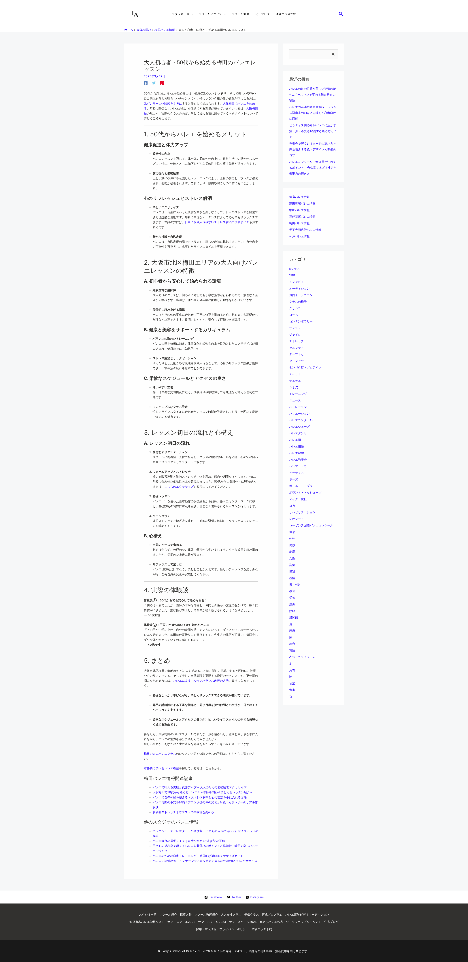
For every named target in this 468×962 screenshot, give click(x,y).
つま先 (293, 387)
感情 (292, 578)
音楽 (292, 683)
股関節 (293, 617)
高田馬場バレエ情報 (302, 203)
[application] (191, 13)
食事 (292, 690)
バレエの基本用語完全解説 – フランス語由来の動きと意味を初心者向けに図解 (312, 112)
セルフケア (296, 347)
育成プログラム (272, 914)
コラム (293, 315)
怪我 (292, 571)
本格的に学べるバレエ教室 (161, 768)
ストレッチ (296, 341)
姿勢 (292, 565)
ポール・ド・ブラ (301, 486)
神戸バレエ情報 (299, 236)
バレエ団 (295, 440)
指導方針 (186, 914)
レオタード (296, 519)
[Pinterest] (162, 83)
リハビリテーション (302, 512)
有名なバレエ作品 (271, 922)
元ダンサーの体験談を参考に (163, 103)
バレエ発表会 (298, 459)
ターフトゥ (296, 354)
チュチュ (295, 380)
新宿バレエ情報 (299, 197)
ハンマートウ (298, 466)
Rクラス (294, 269)
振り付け (295, 584)
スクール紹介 (168, 914)
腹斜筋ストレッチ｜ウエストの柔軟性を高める (183, 812)
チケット (295, 374)
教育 (292, 591)
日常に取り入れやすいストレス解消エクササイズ (217, 222)
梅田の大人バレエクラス (160, 753)
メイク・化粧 (298, 499)
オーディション (299, 288)
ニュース (295, 400)
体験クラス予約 (262, 929)
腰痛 (292, 630)
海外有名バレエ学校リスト (147, 922)
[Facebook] (146, 83)
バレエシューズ (299, 426)
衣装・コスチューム (302, 657)
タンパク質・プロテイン (305, 367)
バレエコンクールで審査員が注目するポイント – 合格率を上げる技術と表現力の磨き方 (312, 167)
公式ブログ (331, 922)
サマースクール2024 (212, 922)
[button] (341, 14)
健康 (292, 545)
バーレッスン (298, 407)
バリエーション (299, 413)
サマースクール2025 (243, 922)
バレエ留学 (296, 453)
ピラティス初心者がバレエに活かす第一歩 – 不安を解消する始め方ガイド (312, 131)
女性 (292, 558)
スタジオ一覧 (147, 914)
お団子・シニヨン (301, 295)
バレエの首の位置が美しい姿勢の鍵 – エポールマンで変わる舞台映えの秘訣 (312, 94)
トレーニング (298, 394)
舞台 (292, 644)
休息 (292, 532)
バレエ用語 (296, 446)
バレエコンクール (301, 420)
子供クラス (251, 914)
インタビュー (298, 282)
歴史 (292, 604)
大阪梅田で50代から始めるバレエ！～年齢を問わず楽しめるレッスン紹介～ (203, 792)
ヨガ (292, 505)
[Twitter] (154, 83)
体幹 (292, 538)
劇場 (292, 551)
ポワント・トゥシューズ (305, 492)
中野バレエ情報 (299, 210)
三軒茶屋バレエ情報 (302, 216)
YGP (292, 275)
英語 (292, 650)
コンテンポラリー (301, 321)
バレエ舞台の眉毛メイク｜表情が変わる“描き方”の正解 (189, 841)
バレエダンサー (299, 433)
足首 (292, 670)
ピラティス (296, 473)
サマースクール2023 (181, 922)
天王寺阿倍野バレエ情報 (305, 230)
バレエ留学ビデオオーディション (307, 914)
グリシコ (295, 308)
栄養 (292, 598)
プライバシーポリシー (234, 929)
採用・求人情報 (206, 929)
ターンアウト (298, 361)
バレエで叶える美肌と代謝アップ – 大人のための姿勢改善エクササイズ (200, 787)
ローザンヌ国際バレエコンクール (311, 525)
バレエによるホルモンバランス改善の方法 (201, 680)
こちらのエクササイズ (179, 486)
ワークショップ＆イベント (303, 922)
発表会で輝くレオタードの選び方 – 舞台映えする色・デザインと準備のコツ (312, 149)
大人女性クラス (231, 914)
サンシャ (295, 328)
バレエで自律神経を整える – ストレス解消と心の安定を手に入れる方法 (200, 797)
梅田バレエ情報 (299, 223)
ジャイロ (295, 334)
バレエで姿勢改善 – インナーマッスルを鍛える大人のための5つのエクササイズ (205, 861)
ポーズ (293, 479)
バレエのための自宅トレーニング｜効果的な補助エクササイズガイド (198, 856)
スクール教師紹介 (206, 914)
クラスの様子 (298, 301)
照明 (292, 611)
